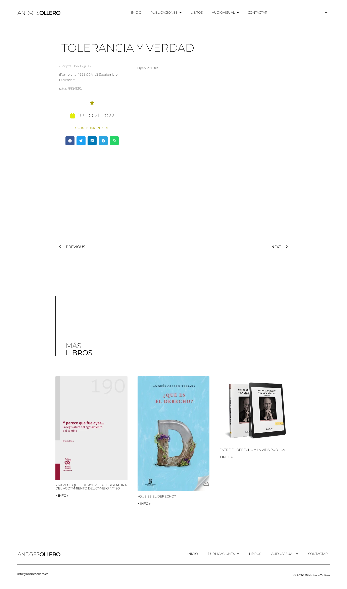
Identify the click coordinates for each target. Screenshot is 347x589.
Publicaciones (164, 12)
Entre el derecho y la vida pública (252, 450)
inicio (136, 12)
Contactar (257, 12)
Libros (197, 12)
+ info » (62, 495)
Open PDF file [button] (147, 68)
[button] (70, 140)
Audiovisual (223, 12)
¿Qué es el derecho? (157, 496)
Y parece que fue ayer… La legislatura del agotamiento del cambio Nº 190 (91, 486)
